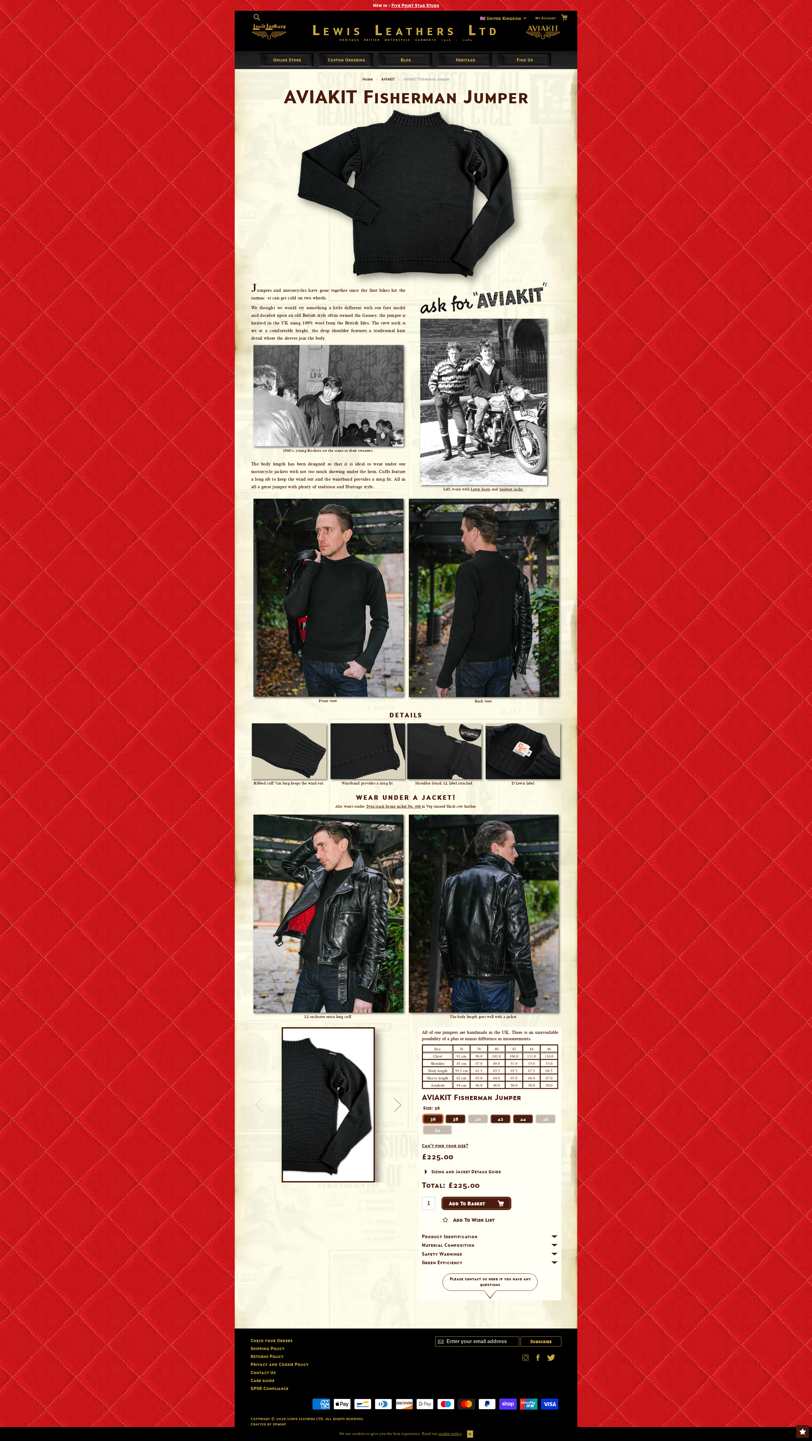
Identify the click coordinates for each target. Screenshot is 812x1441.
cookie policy (450, 1433)
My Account (545, 18)
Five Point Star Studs (415, 5)
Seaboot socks (511, 489)
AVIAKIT (388, 79)
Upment (279, 1424)
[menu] (406, 60)
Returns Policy (267, 1356)
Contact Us (263, 1372)
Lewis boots (480, 489)
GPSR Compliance (269, 1388)
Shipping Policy (268, 1348)
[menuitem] (287, 60)
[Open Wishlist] (802, 1431)
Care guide (262, 1380)
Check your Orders (271, 1340)
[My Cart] (564, 17)
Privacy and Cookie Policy (280, 1364)
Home (368, 79)
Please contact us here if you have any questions (490, 1282)
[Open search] (257, 17)
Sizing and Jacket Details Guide (466, 1172)
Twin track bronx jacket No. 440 (394, 806)
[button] (398, 1105)
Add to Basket (467, 1203)
